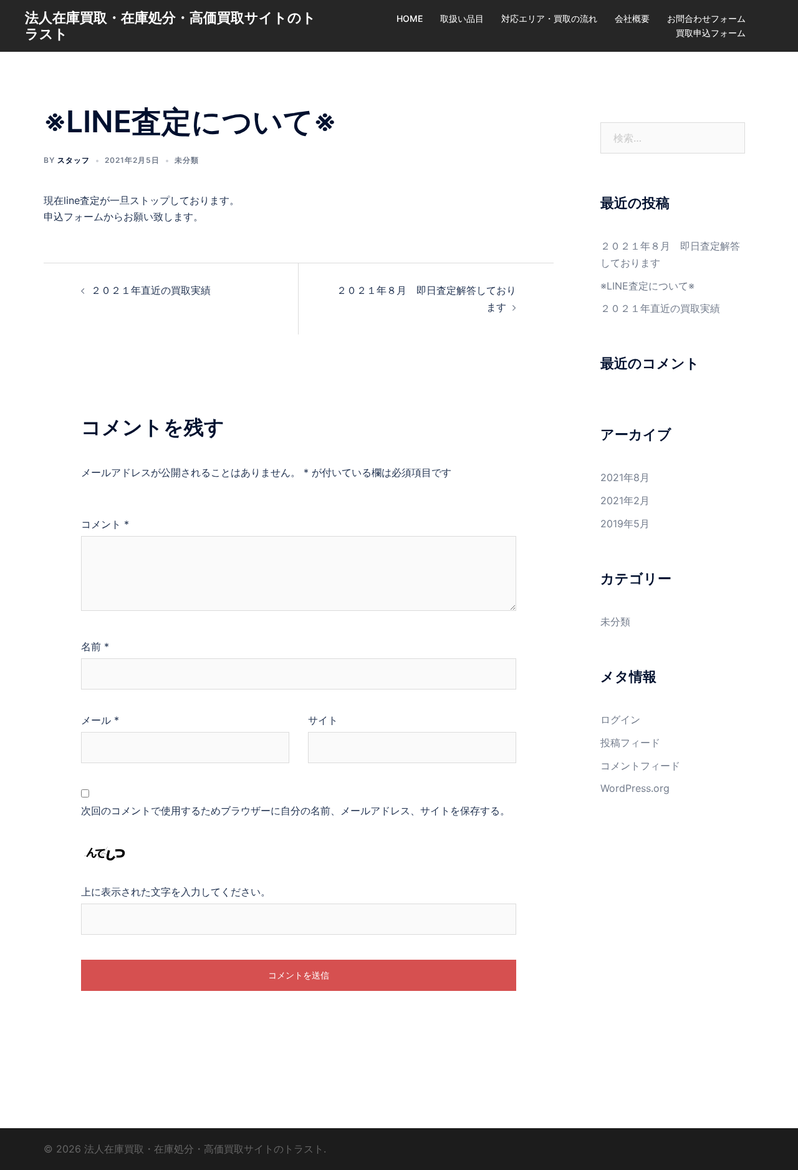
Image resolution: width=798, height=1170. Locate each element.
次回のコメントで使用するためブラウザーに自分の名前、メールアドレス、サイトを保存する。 (295, 810)
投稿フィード (630, 742)
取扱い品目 (462, 18)
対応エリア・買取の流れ (549, 18)
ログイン (620, 719)
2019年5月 (625, 523)
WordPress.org (635, 788)
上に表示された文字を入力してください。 (176, 891)
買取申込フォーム (711, 32)
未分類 (187, 160)
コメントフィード (640, 765)
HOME (410, 18)
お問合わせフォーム (706, 18)
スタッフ (73, 160)
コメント (105, 524)
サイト (323, 720)
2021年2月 (625, 500)
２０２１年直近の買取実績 (151, 290)
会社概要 (632, 18)
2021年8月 (625, 477)
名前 (95, 646)
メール (100, 720)
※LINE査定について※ (647, 286)
